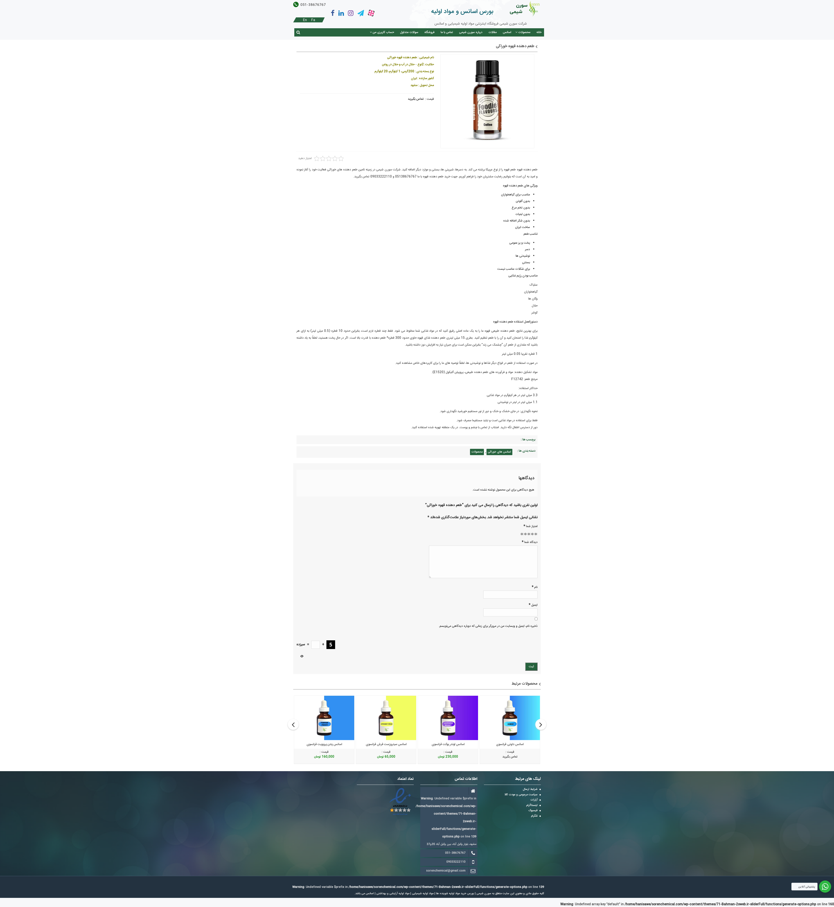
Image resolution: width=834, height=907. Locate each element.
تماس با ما (447, 32)
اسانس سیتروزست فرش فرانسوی (386, 744)
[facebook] (332, 13)
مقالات (492, 32)
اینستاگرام (532, 805)
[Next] (540, 724)
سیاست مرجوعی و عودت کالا (521, 795)
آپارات (534, 800)
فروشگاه (429, 32)
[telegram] (360, 13)
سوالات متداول (409, 32)
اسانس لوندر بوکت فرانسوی (448, 744)
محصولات (524, 32)
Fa (313, 20)
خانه (538, 32)
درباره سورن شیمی (470, 32)
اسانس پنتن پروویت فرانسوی (324, 744)
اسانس (507, 32)
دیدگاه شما (530, 542)
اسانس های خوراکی (499, 451)
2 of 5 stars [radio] (523, 534)
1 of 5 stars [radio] (522, 534)
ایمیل (533, 605)
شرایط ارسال (530, 789)
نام (535, 587)
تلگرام (534, 816)
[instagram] (351, 13)
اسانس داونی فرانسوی (510, 744)
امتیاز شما (531, 526)
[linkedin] (341, 13)
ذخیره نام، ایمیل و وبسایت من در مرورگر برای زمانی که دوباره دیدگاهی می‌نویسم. (488, 626)
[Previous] (293, 724)
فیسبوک (533, 811)
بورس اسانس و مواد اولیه (462, 12)
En (305, 20)
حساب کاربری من (383, 32)
